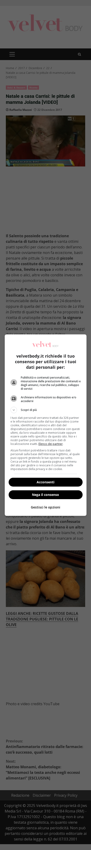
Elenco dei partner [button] (50, 444)
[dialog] (46, 425)
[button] (45, 410)
